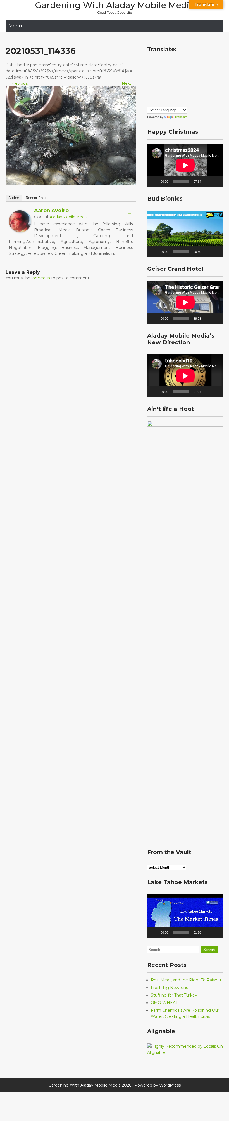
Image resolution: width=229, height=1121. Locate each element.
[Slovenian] (160, 95)
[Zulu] (160, 102)
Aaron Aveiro (51, 211)
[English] (183, 65)
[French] (160, 72)
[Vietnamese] (149, 102)
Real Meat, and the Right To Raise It (186, 980)
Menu (15, 26)
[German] (172, 72)
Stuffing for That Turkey (174, 995)
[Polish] (177, 87)
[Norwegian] (166, 87)
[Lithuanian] (188, 80)
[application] (185, 165)
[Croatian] (166, 65)
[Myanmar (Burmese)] (160, 87)
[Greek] (177, 72)
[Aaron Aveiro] (20, 231)
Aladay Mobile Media (69, 217)
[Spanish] (172, 95)
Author (13, 198)
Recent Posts (37, 198)
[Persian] (172, 87)
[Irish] (155, 80)
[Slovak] (155, 95)
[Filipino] (149, 72)
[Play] (154, 181)
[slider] (181, 251)
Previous (17, 83)
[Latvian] (183, 80)
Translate (181, 117)
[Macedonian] (149, 87)
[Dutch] (177, 65)
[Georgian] (166, 72)
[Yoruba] (155, 102)
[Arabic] (149, 65)
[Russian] (149, 95)
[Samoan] (166, 95)
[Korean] (172, 80)
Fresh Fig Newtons (169, 987)
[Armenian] (155, 65)
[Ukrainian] (188, 95)
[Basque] (160, 65)
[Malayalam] (155, 87)
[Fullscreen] (216, 181)
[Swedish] (177, 95)
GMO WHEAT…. (166, 1002)
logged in (41, 278)
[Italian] (160, 80)
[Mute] (207, 181)
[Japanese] (166, 80)
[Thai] (183, 95)
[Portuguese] (183, 87)
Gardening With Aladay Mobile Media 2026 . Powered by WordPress (114, 1085)
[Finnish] (155, 72)
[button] (185, 234)
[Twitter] (129, 211)
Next (129, 83)
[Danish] (172, 65)
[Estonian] (188, 65)
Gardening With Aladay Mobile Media (114, 5)
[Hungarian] (149, 80)
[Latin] (177, 80)
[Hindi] (188, 72)
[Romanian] (188, 87)
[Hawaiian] (183, 72)
